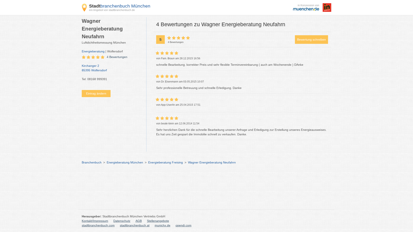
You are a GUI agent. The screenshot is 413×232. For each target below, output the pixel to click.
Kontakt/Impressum (95, 221)
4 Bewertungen (117, 57)
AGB (139, 221)
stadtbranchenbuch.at (134, 225)
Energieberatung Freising (165, 162)
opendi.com (183, 225)
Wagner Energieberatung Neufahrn (212, 162)
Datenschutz (121, 221)
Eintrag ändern (96, 93)
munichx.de (162, 225)
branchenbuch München (119, 5)
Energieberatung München (125, 162)
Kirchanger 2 (94, 68)
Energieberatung (93, 51)
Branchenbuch (92, 162)
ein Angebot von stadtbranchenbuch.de (112, 10)
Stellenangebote (158, 221)
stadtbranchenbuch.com (98, 225)
